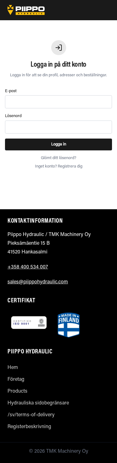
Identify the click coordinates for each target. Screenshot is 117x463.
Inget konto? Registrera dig (58, 166)
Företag (15, 379)
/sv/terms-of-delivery (31, 415)
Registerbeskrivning (29, 426)
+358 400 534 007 (27, 267)
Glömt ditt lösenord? (58, 158)
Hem (12, 367)
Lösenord (13, 116)
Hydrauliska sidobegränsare (38, 403)
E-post (11, 91)
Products (17, 391)
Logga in (58, 144)
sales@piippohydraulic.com (37, 282)
